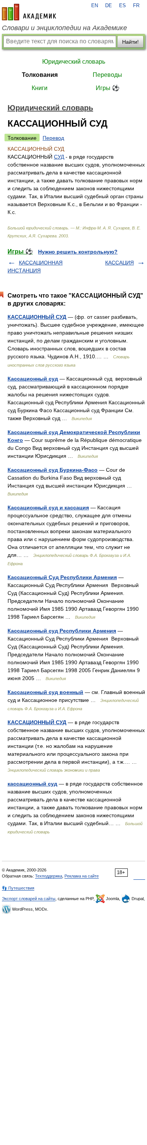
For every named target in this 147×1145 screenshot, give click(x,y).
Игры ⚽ (107, 88)
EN (94, 5)
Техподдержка (48, 876)
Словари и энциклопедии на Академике (64, 28)
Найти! (130, 42)
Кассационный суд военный (45, 692)
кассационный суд (32, 784)
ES (122, 5)
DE (108, 5)
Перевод (53, 138)
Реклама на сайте (81, 876)
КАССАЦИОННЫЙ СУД (37, 317)
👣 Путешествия (18, 888)
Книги (39, 88)
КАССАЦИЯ (119, 263)
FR (136, 5)
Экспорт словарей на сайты (28, 898)
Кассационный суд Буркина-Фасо (53, 470)
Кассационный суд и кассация (48, 507)
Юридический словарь (73, 61)
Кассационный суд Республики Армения (62, 631)
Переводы (107, 75)
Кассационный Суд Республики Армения (62, 577)
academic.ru (29, 12)
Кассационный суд (33, 379)
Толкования (40, 75)
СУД (59, 157)
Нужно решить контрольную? (78, 252)
